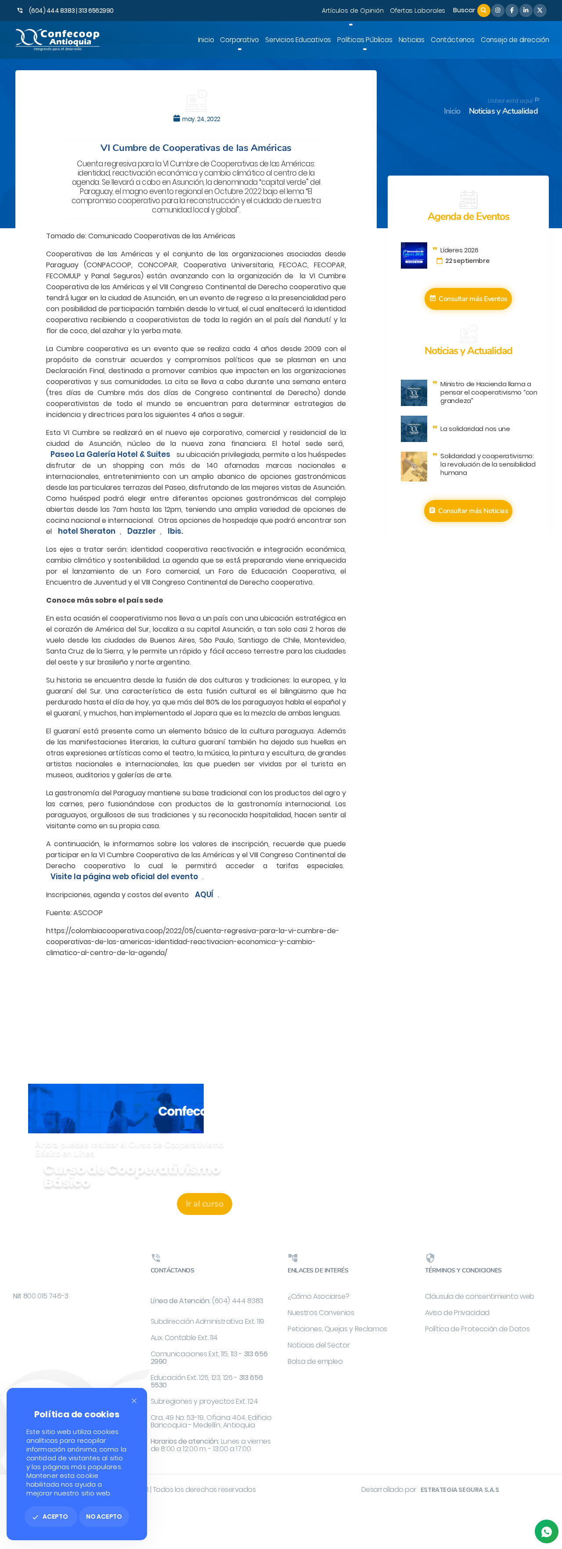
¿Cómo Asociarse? (318, 1296)
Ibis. (175, 531)
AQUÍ (204, 894)
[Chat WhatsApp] (546, 1531)
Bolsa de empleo (315, 1361)
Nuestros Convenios (321, 1312)
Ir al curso (205, 1204)
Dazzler (141, 531)
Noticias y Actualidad (503, 111)
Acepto (50, 1516)
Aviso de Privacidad (457, 1312)
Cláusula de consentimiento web (480, 1296)
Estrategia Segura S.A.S (460, 1489)
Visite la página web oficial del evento (124, 876)
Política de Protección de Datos (477, 1329)
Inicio (452, 111)
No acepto (104, 1516)
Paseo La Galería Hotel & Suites (110, 454)
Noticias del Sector (318, 1345)
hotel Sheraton (86, 531)
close (134, 1401)
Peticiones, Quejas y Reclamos (337, 1329)
